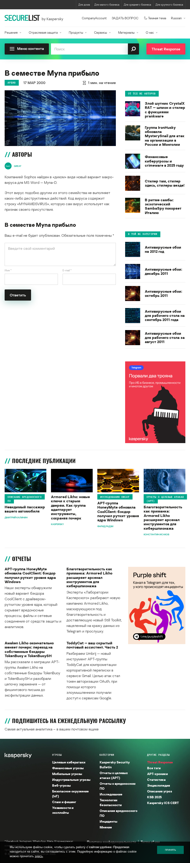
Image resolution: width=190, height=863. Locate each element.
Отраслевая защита (43, 32)
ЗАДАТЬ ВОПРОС (125, 18)
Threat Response (160, 762)
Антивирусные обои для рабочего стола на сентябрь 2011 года (165, 315)
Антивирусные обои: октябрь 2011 (163, 293)
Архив (12, 82)
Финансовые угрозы (68, 768)
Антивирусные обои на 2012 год (163, 249)
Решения (11, 32)
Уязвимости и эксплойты (62, 810)
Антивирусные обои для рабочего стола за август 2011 (165, 337)
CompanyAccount (94, 18)
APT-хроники (157, 774)
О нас (150, 32)
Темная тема (157, 18)
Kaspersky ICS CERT (163, 803)
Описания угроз (159, 791)
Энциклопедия (158, 785)
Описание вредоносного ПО (25, 498)
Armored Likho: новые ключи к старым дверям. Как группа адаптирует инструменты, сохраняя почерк (70, 507)
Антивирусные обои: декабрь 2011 (163, 271)
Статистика (156, 780)
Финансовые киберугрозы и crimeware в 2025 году (164, 161)
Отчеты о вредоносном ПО (118, 786)
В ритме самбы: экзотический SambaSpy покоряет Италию (163, 206)
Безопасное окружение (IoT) (70, 793)
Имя (8, 270)
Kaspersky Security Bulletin (115, 764)
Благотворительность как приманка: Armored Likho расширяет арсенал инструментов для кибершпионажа (163, 517)
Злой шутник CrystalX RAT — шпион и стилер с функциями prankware (165, 109)
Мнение (106, 827)
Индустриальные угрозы (71, 780)
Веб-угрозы (61, 785)
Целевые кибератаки (68, 762)
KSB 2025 (154, 797)
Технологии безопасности (111, 802)
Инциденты (108, 821)
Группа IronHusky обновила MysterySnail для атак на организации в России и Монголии (164, 136)
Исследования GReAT (115, 496)
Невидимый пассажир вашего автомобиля (25, 509)
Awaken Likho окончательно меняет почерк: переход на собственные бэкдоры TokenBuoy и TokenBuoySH (29, 649)
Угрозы (57, 754)
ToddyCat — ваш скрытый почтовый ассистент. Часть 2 (92, 645)
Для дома (84, 4)
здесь (39, 856)
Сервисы (100, 32)
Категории (107, 754)
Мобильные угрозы (67, 774)
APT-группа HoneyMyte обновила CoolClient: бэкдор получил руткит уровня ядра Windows (118, 511)
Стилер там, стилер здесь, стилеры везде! (164, 183)
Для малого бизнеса (106, 4)
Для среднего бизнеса (137, 4)
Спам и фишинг (64, 802)
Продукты (76, 32)
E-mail (67, 270)
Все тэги (154, 768)
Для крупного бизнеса (169, 4)
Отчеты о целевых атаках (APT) (165, 498)
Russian (176, 18)
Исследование (111, 794)
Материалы (126, 32)
